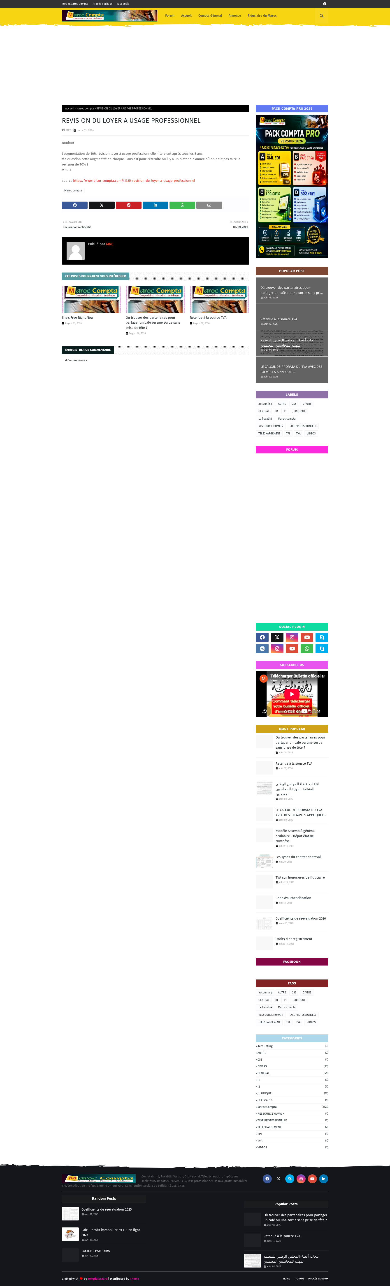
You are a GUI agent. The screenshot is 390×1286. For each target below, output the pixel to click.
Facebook (123, 3)
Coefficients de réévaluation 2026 (301, 918)
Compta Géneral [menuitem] (210, 16)
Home (286, 1278)
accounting (265, 403)
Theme (134, 1278)
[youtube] (307, 637)
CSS (294, 403)
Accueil (69, 108)
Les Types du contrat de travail (299, 857)
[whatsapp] (307, 648)
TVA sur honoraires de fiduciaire (300, 877)
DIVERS (307, 403)
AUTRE (282, 403)
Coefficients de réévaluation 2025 (106, 1209)
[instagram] (292, 637)
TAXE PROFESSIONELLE (302, 426)
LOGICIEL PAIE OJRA (95, 1251)
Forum (300, 1278)
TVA (298, 433)
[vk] (262, 648)
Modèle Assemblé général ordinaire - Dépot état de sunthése (295, 836)
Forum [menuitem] (169, 16)
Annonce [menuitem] (235, 16)
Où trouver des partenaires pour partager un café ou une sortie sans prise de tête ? (153, 323)
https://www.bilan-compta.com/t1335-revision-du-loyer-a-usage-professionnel (134, 181)
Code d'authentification (293, 898)
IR (276, 411)
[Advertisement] (195, 61)
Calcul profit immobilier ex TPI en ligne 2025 (111, 1232)
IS (285, 411)
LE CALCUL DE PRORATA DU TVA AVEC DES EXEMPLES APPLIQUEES (291, 369)
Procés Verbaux (102, 3)
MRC (68, 130)
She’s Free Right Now (77, 318)
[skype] (322, 637)
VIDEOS (311, 433)
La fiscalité (265, 418)
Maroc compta (85, 108)
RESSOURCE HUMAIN (270, 426)
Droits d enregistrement (294, 939)
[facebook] (324, 4)
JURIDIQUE (298, 411)
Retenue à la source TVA (208, 318)
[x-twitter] (277, 637)
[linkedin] (323, 1178)
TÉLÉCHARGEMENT (269, 433)
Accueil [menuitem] (186, 16)
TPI (288, 433)
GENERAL (263, 411)
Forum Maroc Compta (75, 3)
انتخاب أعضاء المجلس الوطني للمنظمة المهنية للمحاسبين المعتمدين (288, 343)
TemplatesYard (97, 1278)
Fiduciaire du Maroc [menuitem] (262, 16)
